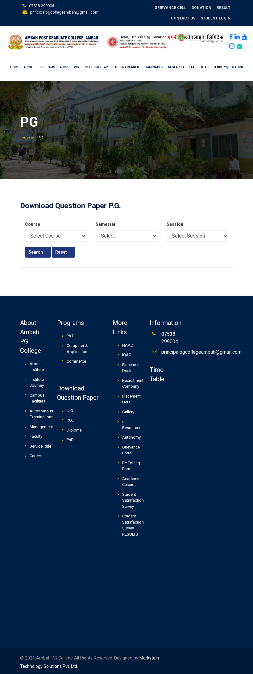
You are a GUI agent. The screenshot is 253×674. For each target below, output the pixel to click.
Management (41, 426)
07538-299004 (41, 5)
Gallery (128, 412)
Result (223, 8)
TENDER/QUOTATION (228, 67)
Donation (201, 8)
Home (14, 67)
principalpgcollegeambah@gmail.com (64, 12)
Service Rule (40, 446)
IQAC (205, 67)
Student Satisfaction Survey (133, 500)
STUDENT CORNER (125, 67)
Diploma (74, 430)
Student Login (215, 18)
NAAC (193, 67)
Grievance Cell (170, 8)
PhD (70, 439)
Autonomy (131, 437)
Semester (106, 224)
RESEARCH (176, 67)
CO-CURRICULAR (96, 67)
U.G (70, 410)
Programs (47, 67)
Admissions (69, 67)
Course (32, 224)
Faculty (36, 436)
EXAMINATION (153, 67)
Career (35, 455)
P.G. (70, 420)
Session (175, 224)
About (29, 67)
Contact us (183, 18)
